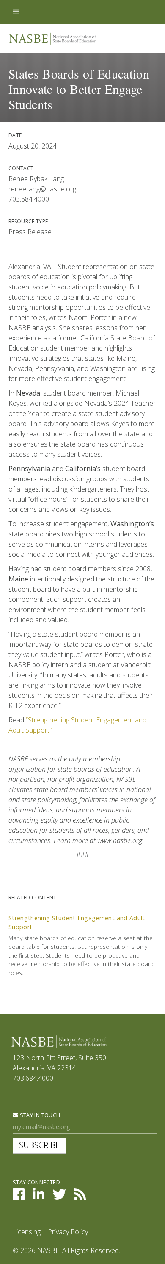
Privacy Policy (68, 1231)
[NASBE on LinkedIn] (38, 1197)
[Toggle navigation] (16, 11)
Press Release (30, 231)
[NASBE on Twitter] (59, 1197)
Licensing (27, 1231)
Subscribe (39, 1145)
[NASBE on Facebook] (19, 1197)
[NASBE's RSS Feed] (80, 1197)
